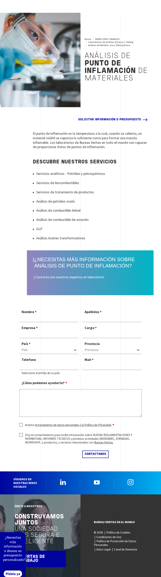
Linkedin (63, 482)
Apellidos (92, 312)
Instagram (131, 482)
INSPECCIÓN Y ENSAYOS (107, 39)
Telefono (29, 360)
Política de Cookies (118, 532)
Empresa (28, 328)
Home (87, 39)
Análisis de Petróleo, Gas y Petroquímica (109, 45)
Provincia (92, 344)
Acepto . (68, 425)
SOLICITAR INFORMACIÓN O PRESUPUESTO (109, 119)
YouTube (97, 482)
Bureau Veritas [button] (103, 442)
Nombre (28, 312)
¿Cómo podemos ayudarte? (43, 383)
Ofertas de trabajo (32, 559)
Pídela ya (13, 573)
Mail (88, 360)
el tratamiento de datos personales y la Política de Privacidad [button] (73, 425)
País (25, 344)
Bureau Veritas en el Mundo (114, 522)
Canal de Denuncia (125, 549)
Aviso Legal (103, 549)
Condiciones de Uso (108, 537)
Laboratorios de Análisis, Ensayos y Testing (110, 42)
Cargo (89, 328)
